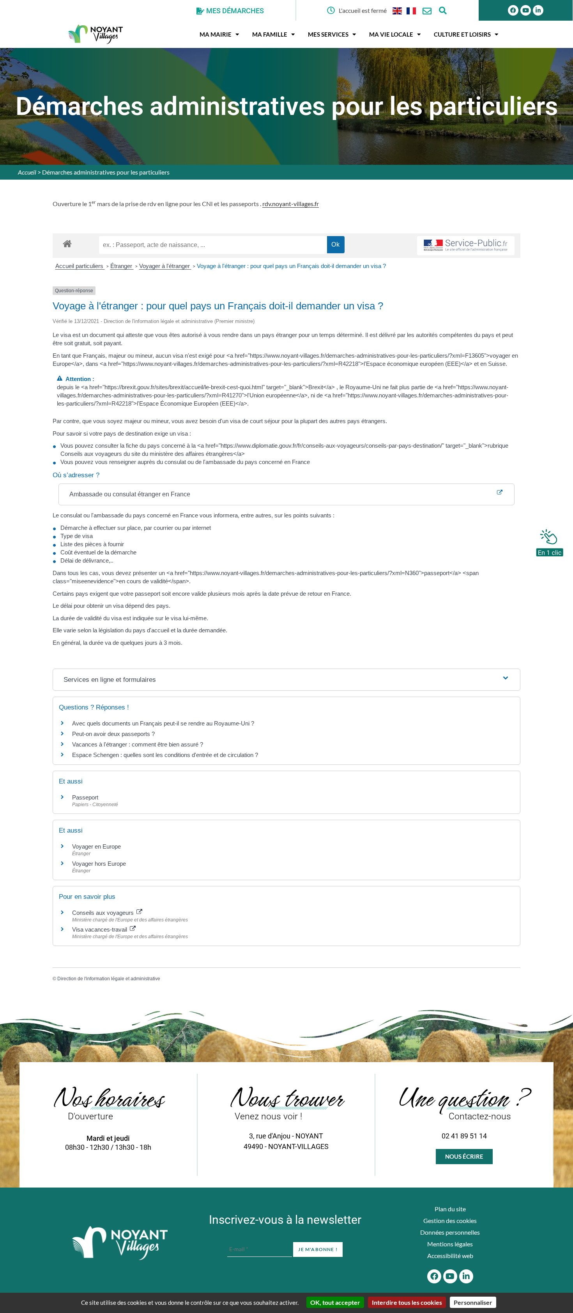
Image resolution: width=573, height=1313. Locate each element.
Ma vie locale (391, 34)
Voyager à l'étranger (165, 266)
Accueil (27, 172)
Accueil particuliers (80, 266)
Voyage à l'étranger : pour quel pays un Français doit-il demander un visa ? (291, 266)
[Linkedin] (538, 10)
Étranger (122, 266)
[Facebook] (513, 10)
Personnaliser (473, 1302)
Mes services (328, 34)
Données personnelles (450, 1232)
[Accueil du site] (120, 1243)
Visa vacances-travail (100, 929)
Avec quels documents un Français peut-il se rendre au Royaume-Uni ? (163, 723)
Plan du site (450, 1208)
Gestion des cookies (450, 1220)
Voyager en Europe (96, 846)
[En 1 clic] (549, 540)
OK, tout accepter (335, 1302)
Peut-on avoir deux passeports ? (113, 734)
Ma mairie (216, 34)
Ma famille (269, 34)
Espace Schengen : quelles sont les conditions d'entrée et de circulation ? (165, 755)
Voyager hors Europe (99, 863)
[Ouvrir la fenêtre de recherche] (442, 10)
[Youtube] (525, 10)
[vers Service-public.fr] (466, 245)
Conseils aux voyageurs (103, 912)
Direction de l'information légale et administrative (108, 978)
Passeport (85, 797)
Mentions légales (450, 1244)
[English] (398, 10)
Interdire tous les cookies (407, 1302)
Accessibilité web (450, 1255)
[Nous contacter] (427, 11)
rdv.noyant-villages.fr (290, 203)
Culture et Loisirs (462, 34)
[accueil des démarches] (67, 243)
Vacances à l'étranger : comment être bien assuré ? (137, 744)
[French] (412, 10)
